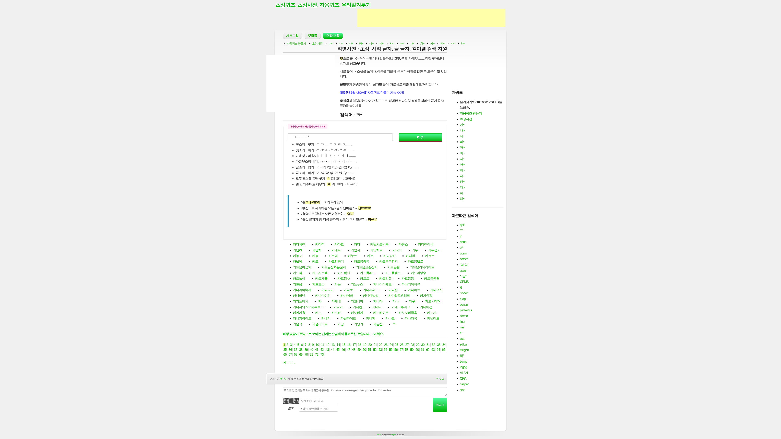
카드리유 (385, 278)
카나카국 (411, 318)
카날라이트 (348, 318)
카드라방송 (418, 273)
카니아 (397, 250)
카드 (315, 261)
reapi (463, 299)
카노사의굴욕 (408, 312)
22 (380, 345)
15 (343, 345)
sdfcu (463, 344)
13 (333, 345)
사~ (392, 43)
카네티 (376, 307)
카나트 (390, 318)
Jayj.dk (393, 435)
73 (322, 354)
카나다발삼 (370, 295)
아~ (402, 43)
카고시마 (357, 301)
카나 (396, 301)
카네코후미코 (401, 307)
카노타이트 (380, 312)
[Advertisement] (431, 18)
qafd (462, 225)
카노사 (431, 312)
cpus (463, 270)
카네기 (326, 318)
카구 (412, 301)
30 (423, 345)
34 (444, 345)
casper (464, 384)
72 (316, 354)
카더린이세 (425, 244)
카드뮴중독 (361, 261)
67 (290, 354)
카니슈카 (389, 256)
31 (428, 345)
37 (295, 349)
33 (438, 345)
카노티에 (357, 312)
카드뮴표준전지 (366, 267)
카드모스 (318, 284)
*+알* (463, 276)
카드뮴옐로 (415, 261)
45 (338, 349)
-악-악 (464, 264)
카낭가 (358, 324)
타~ (443, 43)
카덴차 (316, 250)
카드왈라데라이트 (422, 267)
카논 (338, 284)
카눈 (370, 256)
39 (306, 349)
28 (412, 345)
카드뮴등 (408, 278)
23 (386, 345)
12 (327, 345)
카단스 (403, 244)
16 (349, 345)
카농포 (297, 256)
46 (343, 349)
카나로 (348, 290)
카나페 (370, 318)
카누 (415, 250)
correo (464, 316)
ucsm (463, 253)
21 (375, 345)
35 (285, 349)
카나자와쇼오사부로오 (308, 307)
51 (369, 349)
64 (438, 349)
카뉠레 (297, 261)
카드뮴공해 (431, 278)
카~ (432, 43)
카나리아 (327, 290)
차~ (422, 43)
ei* (461, 247)
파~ (453, 43)
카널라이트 (319, 324)
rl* (461, 333)
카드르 (364, 278)
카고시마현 (432, 301)
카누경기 (434, 250)
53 (380, 349)
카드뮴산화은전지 (333, 267)
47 (348, 349)
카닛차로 (376, 250)
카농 (315, 256)
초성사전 (317, 43)
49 (359, 349)
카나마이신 (323, 295)
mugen (464, 350)
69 (301, 354)
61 (422, 349)
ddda (463, 242)
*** (461, 230)
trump (463, 361)
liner (462, 321)
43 (327, 349)
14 (338, 345)
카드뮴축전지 (388, 261)
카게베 (336, 301)
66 (285, 354)
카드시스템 (319, 273)
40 (311, 349)
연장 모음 (332, 35)
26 (401, 345)
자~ (412, 43)
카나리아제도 (382, 284)
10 (317, 345)
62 (427, 349)
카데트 (336, 250)
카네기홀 (299, 312)
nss (462, 327)
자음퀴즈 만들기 (296, 43)
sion (462, 390)
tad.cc (379, 435)
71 (311, 354)
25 (396, 345)
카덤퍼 (355, 250)
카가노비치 (300, 301)
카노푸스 (357, 284)
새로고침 (292, 35)
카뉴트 (429, 256)
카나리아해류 (411, 284)
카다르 (339, 244)
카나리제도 (370, 290)
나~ (341, 43)
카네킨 (357, 307)
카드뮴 (297, 284)
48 (353, 349)
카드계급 (321, 278)
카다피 (319, 244)
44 (332, 349)
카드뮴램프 (393, 273)
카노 (318, 312)
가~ (331, 43)
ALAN (464, 373)
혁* (462, 356)
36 (290, 349)
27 (407, 345)
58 (406, 349)
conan (464, 304)
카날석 (297, 324)
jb (461, 236)
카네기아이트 (302, 318)
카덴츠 (297, 250)
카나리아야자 (302, 290)
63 (433, 349)
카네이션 (426, 307)
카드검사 (344, 278)
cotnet (463, 259)
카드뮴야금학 (302, 267)
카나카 (338, 307)
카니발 (410, 256)
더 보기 (289, 362)
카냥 (341, 324)
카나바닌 (299, 295)
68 (295, 354)
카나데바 (347, 295)
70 (306, 354)
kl (461, 287)
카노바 (336, 312)
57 (401, 349)
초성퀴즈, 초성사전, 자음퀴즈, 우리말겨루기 (323, 5)
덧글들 (312, 35)
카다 (357, 244)
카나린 (393, 290)
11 (322, 345)
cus (462, 338)
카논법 (333, 256)
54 (385, 349)
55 (390, 349)
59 (412, 349)
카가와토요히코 (399, 295)
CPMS (464, 282)
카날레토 (433, 318)
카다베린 (299, 244)
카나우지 (436, 290)
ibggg (463, 367)
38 (301, 349)
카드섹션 (344, 273)
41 (316, 349)
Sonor (464, 293)
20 (370, 345)
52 (375, 349)
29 (417, 345)
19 (364, 345)
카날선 (377, 324)
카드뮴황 (393, 267)
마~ (371, 43)
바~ (382, 43)
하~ (463, 43)
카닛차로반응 (379, 244)
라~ (361, 43)
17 (354, 345)
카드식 (297, 273)
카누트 (352, 256)
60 (417, 349)
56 (396, 349)
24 (391, 345)
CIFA (463, 378)
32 (433, 345)
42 (322, 349)
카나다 (377, 301)
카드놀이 (299, 278)
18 (359, 345)
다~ (351, 43)
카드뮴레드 (367, 273)
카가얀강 (426, 295)
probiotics (466, 310)
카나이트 (414, 290)
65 (443, 349)
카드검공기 (336, 261)
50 (364, 349)
